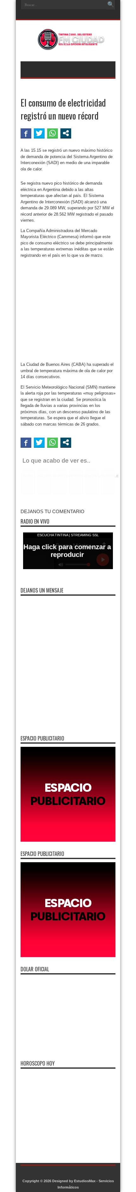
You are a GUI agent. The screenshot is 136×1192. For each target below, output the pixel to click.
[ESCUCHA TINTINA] (68, 45)
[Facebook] (67, 15)
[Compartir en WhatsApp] (52, 133)
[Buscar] (110, 4)
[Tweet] (39, 133)
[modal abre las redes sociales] (65, 133)
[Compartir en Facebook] (26, 133)
